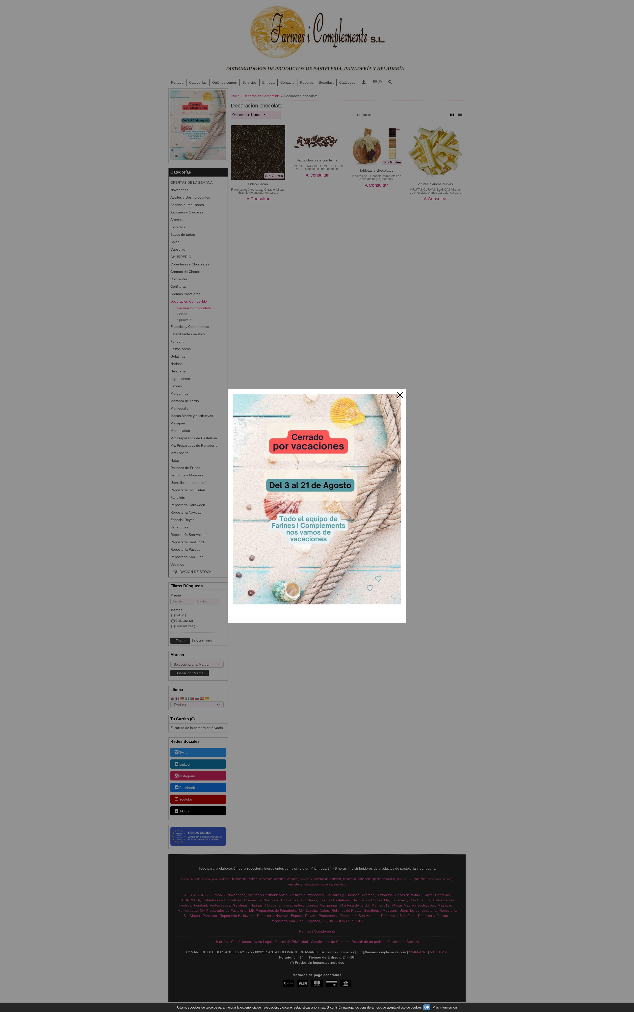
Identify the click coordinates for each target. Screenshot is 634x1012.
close (400, 395)
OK (426, 1007)
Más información (444, 1007)
